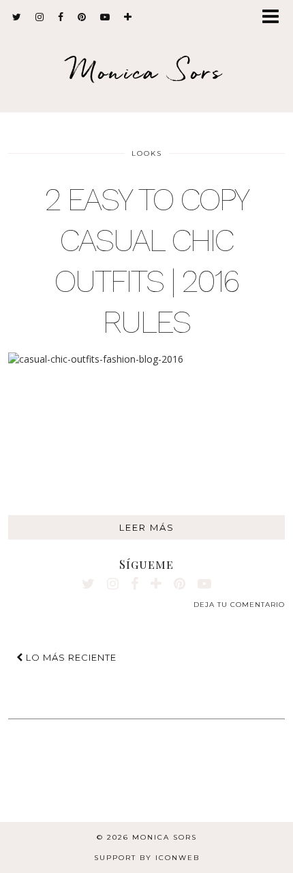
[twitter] (17, 17)
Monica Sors (146, 71)
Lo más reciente (70, 657)
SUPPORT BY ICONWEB (147, 857)
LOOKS (147, 153)
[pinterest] (82, 17)
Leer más (146, 527)
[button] (275, 17)
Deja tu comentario (239, 604)
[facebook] (61, 17)
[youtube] (105, 17)
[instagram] (39, 17)
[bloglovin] (128, 17)
